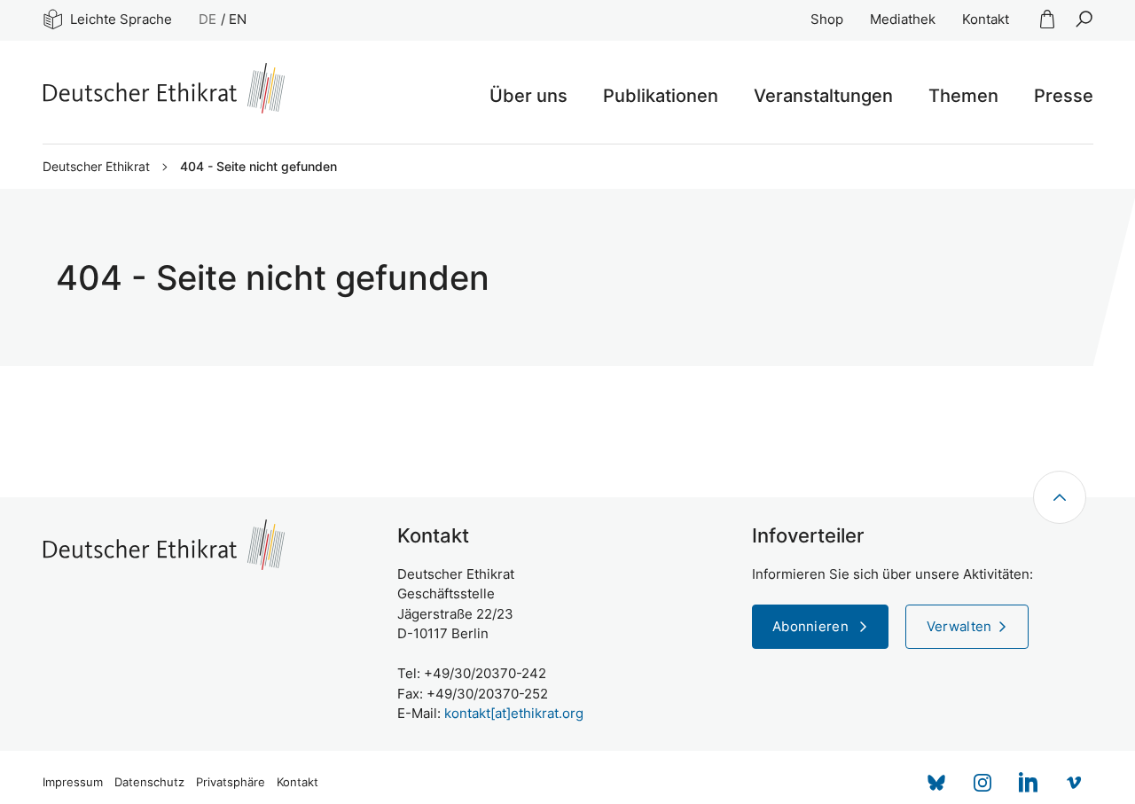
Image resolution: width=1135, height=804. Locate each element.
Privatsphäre (230, 782)
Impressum (73, 782)
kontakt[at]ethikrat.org (513, 713)
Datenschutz (149, 782)
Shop (826, 19)
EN (238, 19)
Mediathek (902, 19)
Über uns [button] (528, 96)
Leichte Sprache (121, 19)
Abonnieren (812, 626)
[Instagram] (982, 782)
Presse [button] (1063, 96)
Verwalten (959, 626)
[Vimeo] (1074, 782)
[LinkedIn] (1028, 782)
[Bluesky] (936, 782)
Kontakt (985, 19)
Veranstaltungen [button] (823, 96)
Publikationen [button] (660, 96)
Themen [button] (963, 96)
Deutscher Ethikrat (96, 166)
